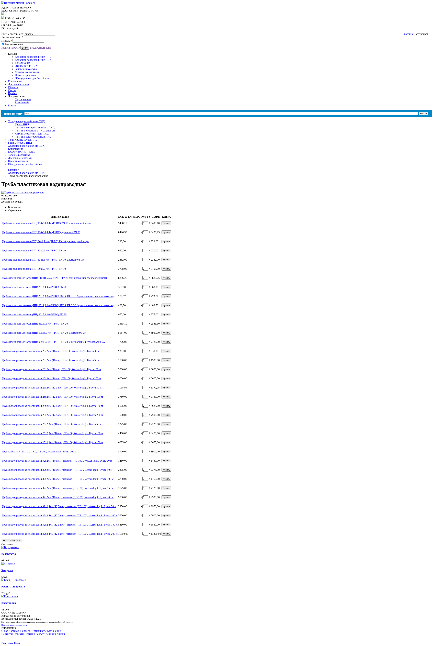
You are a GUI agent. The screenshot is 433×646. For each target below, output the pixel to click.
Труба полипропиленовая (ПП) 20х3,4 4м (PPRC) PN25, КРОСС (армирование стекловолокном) (57, 296)
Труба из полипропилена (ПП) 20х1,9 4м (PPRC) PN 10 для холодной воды (45, 241)
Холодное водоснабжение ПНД (33, 56)
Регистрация (43, 47)
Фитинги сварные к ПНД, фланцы (35, 130)
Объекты (19, 633)
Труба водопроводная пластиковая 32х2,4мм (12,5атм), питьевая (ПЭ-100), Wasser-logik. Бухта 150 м (60, 524)
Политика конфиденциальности (14, 625)
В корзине (407, 33)
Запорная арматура (26, 69)
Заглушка (7, 570)
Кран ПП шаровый (13, 586)
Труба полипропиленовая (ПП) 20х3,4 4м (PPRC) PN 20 (34, 287)
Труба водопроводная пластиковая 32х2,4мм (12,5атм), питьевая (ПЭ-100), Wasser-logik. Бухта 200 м (60, 533)
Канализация (22, 62)
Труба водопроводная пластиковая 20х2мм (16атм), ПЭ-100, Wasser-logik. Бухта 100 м (51, 369)
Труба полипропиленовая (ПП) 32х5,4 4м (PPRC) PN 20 (34, 314)
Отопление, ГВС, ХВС (28, 65)
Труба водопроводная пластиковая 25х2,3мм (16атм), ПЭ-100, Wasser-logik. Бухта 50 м (51, 424)
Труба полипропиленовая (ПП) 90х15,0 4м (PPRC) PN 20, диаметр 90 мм (44, 332)
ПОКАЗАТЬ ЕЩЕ (12, 540)
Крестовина (8, 603)
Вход (33, 47)
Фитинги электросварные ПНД (33, 136)
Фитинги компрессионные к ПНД (34, 127)
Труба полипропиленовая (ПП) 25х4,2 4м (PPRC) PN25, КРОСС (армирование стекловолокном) (57, 305)
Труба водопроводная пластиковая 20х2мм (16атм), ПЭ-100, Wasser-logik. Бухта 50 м (50, 360)
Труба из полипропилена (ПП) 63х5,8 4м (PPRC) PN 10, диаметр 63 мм (43, 259)
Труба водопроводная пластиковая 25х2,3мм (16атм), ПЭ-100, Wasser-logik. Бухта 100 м (52, 433)
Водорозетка (9, 553)
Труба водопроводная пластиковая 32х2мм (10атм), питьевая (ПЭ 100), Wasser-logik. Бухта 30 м (57, 460)
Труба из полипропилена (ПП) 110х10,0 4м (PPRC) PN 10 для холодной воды (46, 223)
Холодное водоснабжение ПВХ (33, 59)
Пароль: (6, 40)
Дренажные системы (27, 72)
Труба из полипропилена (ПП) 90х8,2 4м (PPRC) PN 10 (34, 268)
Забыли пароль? (10, 47)
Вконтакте (7, 643)
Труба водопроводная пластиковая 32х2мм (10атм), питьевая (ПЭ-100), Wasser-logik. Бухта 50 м (57, 469)
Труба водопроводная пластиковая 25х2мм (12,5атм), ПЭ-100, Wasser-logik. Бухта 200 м (52, 415)
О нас (4, 630)
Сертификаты (23, 99)
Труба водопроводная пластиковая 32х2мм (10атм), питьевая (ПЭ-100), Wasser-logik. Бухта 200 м (57, 497)
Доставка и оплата (19, 630)
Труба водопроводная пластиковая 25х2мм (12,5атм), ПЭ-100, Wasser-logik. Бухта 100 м (52, 396)
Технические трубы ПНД (22, 139)
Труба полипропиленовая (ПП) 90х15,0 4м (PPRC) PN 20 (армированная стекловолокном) (54, 341)
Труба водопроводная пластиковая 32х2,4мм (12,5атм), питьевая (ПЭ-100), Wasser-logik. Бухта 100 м (60, 515)
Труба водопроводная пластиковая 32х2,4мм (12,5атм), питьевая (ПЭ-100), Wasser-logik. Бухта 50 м (59, 506)
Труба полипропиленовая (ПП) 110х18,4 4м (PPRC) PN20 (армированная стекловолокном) (54, 277)
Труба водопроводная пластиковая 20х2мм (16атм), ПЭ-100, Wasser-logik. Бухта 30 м (50, 351)
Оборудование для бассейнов (32, 78)
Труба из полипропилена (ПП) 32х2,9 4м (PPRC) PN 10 (34, 250)
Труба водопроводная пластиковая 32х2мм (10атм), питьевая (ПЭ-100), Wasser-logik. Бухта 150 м (57, 488)
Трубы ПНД (22, 124)
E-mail (17, 643)
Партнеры (7, 633)
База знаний (22, 102)
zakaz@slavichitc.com (16, 14)
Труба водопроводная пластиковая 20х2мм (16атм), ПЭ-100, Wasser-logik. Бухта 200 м (51, 378)
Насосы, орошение (26, 75)
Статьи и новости (35, 633)
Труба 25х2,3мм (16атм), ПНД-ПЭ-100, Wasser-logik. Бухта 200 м (39, 451)
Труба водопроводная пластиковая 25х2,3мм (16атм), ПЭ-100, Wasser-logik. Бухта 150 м (52, 442)
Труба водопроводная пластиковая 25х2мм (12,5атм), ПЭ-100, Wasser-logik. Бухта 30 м (51, 387)
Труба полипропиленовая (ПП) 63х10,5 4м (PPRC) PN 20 (35, 323)
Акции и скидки (55, 633)
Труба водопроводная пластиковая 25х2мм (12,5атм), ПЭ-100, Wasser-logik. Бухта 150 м (52, 405)
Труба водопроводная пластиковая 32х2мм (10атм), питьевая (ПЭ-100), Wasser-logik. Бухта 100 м (57, 478)
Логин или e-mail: (12, 37)
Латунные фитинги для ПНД (32, 133)
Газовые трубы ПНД (20, 142)
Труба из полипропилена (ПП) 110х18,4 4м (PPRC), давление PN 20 (41, 232)
